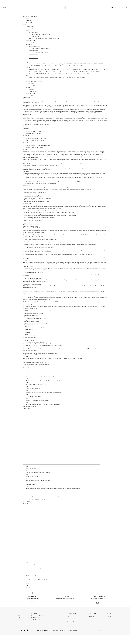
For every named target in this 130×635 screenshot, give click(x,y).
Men (39, 619)
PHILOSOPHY (29, 20)
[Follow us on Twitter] (21, 630)
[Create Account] (57, 623)
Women (34, 619)
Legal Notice (55, 630)
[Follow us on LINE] (27, 630)
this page (47, 124)
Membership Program (72, 621)
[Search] (11, 7)
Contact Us (69, 618)
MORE (32, 601)
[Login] (122, 7)
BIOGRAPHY (29, 22)
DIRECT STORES (91, 616)
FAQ (68, 616)
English (112, 7)
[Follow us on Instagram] (18, 630)
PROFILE (28, 18)
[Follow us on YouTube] (24, 630)
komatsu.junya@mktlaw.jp (33, 354)
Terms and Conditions (72, 630)
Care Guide (70, 619)
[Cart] (126, 7)
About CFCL (109, 616)
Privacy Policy (63, 630)
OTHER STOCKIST (92, 618)
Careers (109, 618)
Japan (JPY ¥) (40, 630)
